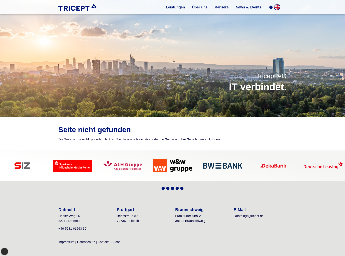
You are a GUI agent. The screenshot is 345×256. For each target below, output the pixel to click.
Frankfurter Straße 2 (189, 216)
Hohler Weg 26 (69, 216)
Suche (116, 242)
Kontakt (103, 242)
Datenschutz (86, 242)
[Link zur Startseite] (77, 7)
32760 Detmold (69, 221)
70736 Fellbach (128, 221)
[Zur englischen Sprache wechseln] (277, 7)
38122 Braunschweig (190, 221)
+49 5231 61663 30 (72, 228)
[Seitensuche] (284, 7)
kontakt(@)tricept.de (249, 216)
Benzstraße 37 (127, 216)
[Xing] (163, 188)
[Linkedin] (181, 188)
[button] (175, 7)
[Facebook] (177, 188)
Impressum (66, 242)
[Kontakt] (271, 7)
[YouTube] (167, 188)
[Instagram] (172, 188)
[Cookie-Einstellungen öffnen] (4, 251)
